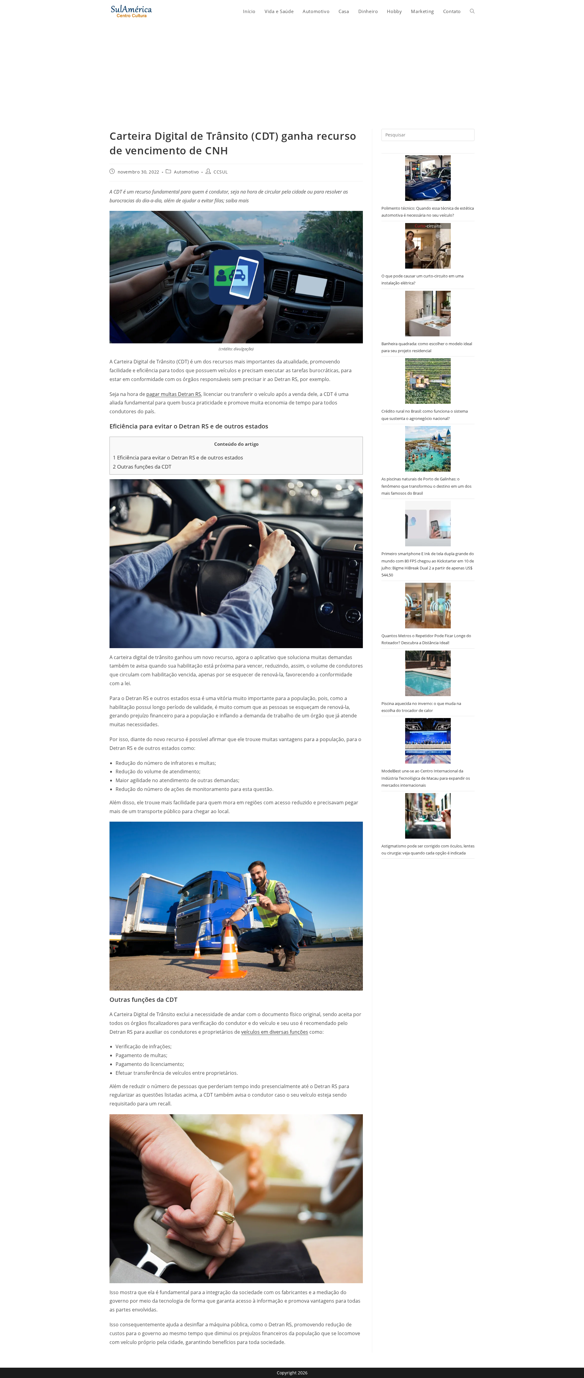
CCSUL (221, 172)
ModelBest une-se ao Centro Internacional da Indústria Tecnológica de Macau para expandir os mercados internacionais (425, 778)
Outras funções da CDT (142, 466)
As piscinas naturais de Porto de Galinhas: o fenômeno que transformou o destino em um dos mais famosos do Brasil (426, 486)
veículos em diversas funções (274, 1032)
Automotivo (186, 172)
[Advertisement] (291, 68)
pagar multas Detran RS (173, 394)
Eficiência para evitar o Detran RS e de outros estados (178, 457)
